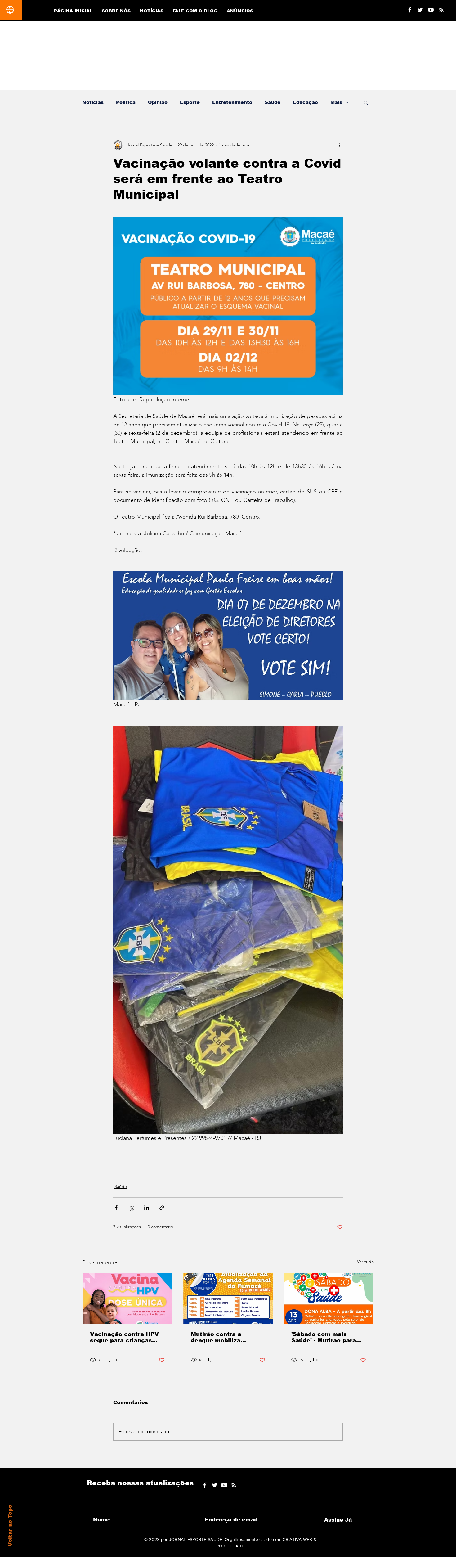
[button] (366, 102)
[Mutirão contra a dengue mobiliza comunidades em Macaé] (228, 1298)
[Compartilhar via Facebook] (116, 1208)
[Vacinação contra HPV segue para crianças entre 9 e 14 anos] (127, 1298)
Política (126, 102)
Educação (305, 102)
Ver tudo (365, 1261)
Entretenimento (232, 102)
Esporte (190, 102)
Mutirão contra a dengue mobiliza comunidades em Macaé (228, 1337)
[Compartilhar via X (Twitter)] (131, 1208)
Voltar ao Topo (10, 1525)
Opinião (158, 102)
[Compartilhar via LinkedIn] (147, 1208)
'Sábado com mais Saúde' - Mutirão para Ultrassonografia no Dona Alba (323, 1337)
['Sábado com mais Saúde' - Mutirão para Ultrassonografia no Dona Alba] (328, 1298)
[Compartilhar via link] (162, 1208)
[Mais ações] (339, 145)
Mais (336, 102)
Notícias (93, 102)
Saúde (272, 102)
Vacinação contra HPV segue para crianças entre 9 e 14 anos (124, 1337)
